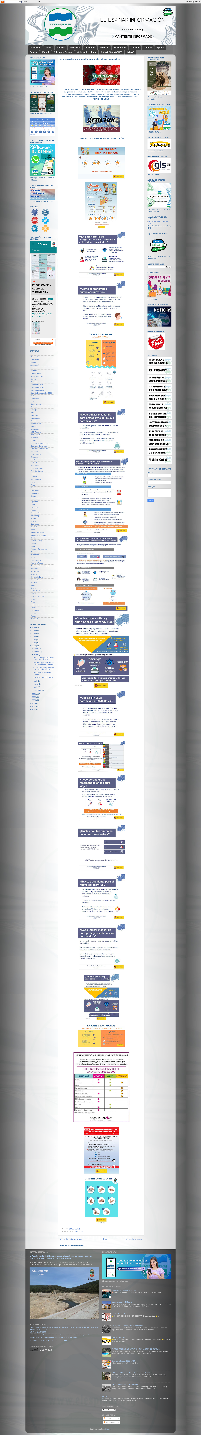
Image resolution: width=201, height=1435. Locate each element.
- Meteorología (35, 516)
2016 (34, 634)
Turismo (135, 47)
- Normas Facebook (37, 532)
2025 (34, 706)
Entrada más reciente (71, 1239)
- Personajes (34, 555)
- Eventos (33, 460)
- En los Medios (35, 454)
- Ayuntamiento (35, 373)
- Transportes (34, 610)
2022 (34, 697)
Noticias (61, 47)
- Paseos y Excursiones (38, 549)
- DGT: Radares (35, 432)
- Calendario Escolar (37, 387)
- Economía (34, 438)
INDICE (130, 52)
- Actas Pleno (34, 359)
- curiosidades (35, 418)
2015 (34, 631)
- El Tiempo (34, 440)
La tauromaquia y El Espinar (122, 1302)
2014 (34, 627)
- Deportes (33, 426)
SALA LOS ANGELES (111, 52)
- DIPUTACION (35, 435)
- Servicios (33, 582)
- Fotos (32, 482)
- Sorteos (33, 588)
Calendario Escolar (63, 52)
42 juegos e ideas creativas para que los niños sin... (44, 668)
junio (36, 687)
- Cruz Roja (34, 415)
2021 (34, 694)
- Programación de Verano (39, 566)
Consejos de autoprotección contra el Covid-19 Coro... (44, 663)
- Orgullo (33, 546)
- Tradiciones (34, 605)
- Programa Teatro (36, 563)
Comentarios (110, 1422)
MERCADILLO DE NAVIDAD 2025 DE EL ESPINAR (48, 1340)
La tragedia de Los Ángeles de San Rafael (127, 1325)
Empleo (33, 52)
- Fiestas (33, 474)
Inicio (104, 1239)
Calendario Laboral (86, 52)
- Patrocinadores (36, 552)
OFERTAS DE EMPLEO (120, 1314)
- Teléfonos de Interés (38, 596)
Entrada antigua (134, 1239)
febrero (37, 651)
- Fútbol (32, 485)
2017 (34, 637)
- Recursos (34, 569)
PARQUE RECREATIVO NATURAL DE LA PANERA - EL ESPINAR (136, 1349)
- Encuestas (34, 457)
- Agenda (33, 362)
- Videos (33, 616)
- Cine (32, 401)
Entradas (108, 1418)
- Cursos (33, 421)
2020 (34, 646)
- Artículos (33, 368)
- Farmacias (34, 463)
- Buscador (34, 382)
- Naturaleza (34, 524)
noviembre (38, 690)
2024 (34, 703)
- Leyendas (34, 502)
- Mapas (33, 510)
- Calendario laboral (37, 390)
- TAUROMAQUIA (36, 591)
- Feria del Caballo (36, 471)
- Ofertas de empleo (37, 541)
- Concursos (34, 407)
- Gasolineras (34, 491)
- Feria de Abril (35, 465)
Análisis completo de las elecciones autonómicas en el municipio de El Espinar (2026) (61, 1335)
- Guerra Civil (34, 493)
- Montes (33, 518)
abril (36, 681)
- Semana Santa (36, 580)
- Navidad (33, 527)
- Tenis (32, 599)
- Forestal (33, 477)
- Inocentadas (35, 499)
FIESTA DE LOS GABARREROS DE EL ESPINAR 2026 (132, 1373)
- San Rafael (34, 571)
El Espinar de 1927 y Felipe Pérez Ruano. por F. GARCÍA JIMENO (54, 1337)
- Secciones (34, 574)
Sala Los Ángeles (118, 1337)
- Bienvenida (34, 357)
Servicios (104, 47)
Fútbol (45, 52)
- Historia (33, 496)
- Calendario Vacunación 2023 (41, 393)
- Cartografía (34, 399)
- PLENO (33, 557)
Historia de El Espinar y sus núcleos (125, 1384)
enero (36, 648)
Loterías (148, 47)
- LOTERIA (34, 507)
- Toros (32, 602)
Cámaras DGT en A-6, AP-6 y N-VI (124, 1290)
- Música (33, 521)
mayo (36, 684)
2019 (34, 643)
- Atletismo (33, 371)
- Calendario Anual (36, 385)
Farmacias (75, 47)
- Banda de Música (36, 376)
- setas (32, 585)
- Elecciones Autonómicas (39, 443)
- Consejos (33, 410)
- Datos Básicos (35, 424)
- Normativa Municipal (38, 535)
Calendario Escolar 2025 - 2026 (123, 1361)
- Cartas (32, 396)
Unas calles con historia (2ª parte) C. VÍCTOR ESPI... (44, 658)
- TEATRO (33, 594)
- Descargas (79, 1231)
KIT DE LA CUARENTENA (43, 677)
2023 (34, 700)
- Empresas (34, 451)
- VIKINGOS (34, 619)
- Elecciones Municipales (39, 449)
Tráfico (48, 47)
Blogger (108, 1429)
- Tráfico (33, 608)
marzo (36, 655)
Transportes (120, 47)
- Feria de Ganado (36, 468)
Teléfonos (90, 47)
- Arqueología (34, 365)
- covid (32, 412)
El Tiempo (35, 47)
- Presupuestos (35, 560)
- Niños (32, 530)
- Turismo (33, 613)
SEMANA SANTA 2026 (38, 1332)
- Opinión (33, 543)
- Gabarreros (34, 488)
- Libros (32, 504)
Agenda (160, 47)
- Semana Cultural (36, 577)
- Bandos (33, 379)
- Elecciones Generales (38, 446)
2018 (34, 640)
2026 (34, 709)
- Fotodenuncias (36, 479)
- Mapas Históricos (36, 513)
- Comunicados (35, 404)
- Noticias (33, 538)
